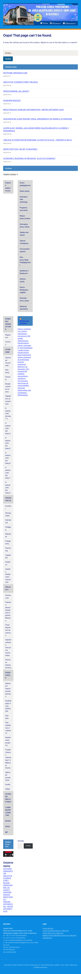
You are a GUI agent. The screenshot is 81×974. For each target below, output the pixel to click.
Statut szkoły (25, 191)
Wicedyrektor (8, 514)
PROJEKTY (8, 588)
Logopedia (8, 556)
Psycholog (8, 549)
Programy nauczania (24, 209)
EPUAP (8, 821)
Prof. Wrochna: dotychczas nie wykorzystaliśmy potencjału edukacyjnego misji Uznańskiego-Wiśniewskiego (24, 388)
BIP (6, 832)
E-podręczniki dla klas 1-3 (8, 413)
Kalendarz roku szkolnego (23, 199)
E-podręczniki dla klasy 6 (8, 458)
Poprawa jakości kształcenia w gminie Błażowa (8, 611)
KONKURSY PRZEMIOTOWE (8, 324)
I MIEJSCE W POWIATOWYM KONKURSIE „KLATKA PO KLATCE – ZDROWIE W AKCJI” (37, 140)
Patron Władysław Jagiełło (24, 289)
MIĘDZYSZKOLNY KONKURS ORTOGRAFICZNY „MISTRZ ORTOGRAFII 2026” (33, 110)
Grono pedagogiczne (25, 184)
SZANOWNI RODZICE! (12, 100)
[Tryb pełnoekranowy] (13, 855)
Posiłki (7, 784)
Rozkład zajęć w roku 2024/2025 (8, 706)
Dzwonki (7, 378)
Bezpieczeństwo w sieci (7, 388)
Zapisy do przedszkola (7, 776)
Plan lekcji (7, 371)
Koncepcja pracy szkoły (24, 225)
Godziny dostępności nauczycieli (8, 575)
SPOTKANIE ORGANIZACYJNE (15, 73)
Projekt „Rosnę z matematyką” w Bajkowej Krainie (8, 759)
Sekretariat (8, 521)
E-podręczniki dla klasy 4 (8, 428)
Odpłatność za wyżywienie (8, 400)
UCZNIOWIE (7, 350)
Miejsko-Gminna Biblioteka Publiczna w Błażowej (59, 935)
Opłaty (7, 789)
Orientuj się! (8, 596)
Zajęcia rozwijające (24, 242)
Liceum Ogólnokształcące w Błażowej (56, 931)
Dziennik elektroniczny (8, 187)
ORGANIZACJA (8, 499)
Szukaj (21, 841)
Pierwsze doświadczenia (8, 663)
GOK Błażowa (47, 938)
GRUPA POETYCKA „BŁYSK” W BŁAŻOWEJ (20, 149)
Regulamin (7, 336)
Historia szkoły (23, 280)
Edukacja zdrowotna (24, 307)
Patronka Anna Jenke (24, 299)
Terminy (8, 343)
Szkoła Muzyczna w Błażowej (53, 933)
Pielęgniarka (8, 542)
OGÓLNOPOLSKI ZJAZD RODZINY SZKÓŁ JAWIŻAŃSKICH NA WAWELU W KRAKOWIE (37, 119)
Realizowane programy (8, 741)
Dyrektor (8, 507)
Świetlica (7, 563)
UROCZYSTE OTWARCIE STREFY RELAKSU (20, 82)
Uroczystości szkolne (25, 250)
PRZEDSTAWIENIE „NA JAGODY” (16, 91)
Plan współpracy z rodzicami (8, 728)
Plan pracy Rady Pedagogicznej (25, 261)
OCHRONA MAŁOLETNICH (8, 798)
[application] (8, 854)
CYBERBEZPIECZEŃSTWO (8, 811)
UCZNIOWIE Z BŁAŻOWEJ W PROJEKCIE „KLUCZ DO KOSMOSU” (29, 158)
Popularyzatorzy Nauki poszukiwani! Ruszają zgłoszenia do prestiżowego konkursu (24, 357)
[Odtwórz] (6, 855)
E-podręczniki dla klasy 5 (8, 443)
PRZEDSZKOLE (8, 675)
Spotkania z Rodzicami (24, 272)
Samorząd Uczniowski (8, 361)
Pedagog (8, 528)
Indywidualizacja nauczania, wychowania (8, 647)
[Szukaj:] (40, 53)
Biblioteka (8, 535)
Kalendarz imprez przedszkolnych (8, 689)
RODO (7, 827)
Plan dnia (7, 717)
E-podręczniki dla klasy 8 (8, 487)
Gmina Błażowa (48, 928)
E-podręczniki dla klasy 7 (8, 473)
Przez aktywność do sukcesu (8, 630)
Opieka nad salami (24, 233)
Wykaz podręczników (25, 217)
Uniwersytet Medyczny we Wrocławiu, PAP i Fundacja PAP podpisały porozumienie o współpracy (23, 371)
